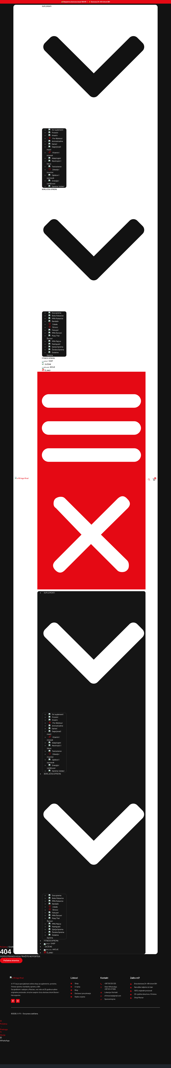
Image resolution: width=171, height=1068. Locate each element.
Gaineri (54, 144)
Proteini (55, 132)
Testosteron (57, 166)
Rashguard (56, 344)
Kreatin (55, 135)
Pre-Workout (57, 138)
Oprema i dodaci (58, 186)
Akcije (52, 367)
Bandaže (55, 321)
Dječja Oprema (57, 347)
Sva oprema (56, 313)
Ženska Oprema (58, 349)
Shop (51, 361)
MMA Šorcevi (57, 333)
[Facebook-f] (13, 1001)
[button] (91, 480)
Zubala (54, 324)
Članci (47, 370)
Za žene (47, 364)
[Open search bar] (149, 479)
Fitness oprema (48, 358)
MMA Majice (56, 341)
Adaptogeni (56, 158)
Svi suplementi (57, 130)
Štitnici (55, 327)
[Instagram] (18, 1001)
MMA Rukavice (57, 318)
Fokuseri (55, 330)
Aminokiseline (57, 141)
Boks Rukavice (58, 315)
